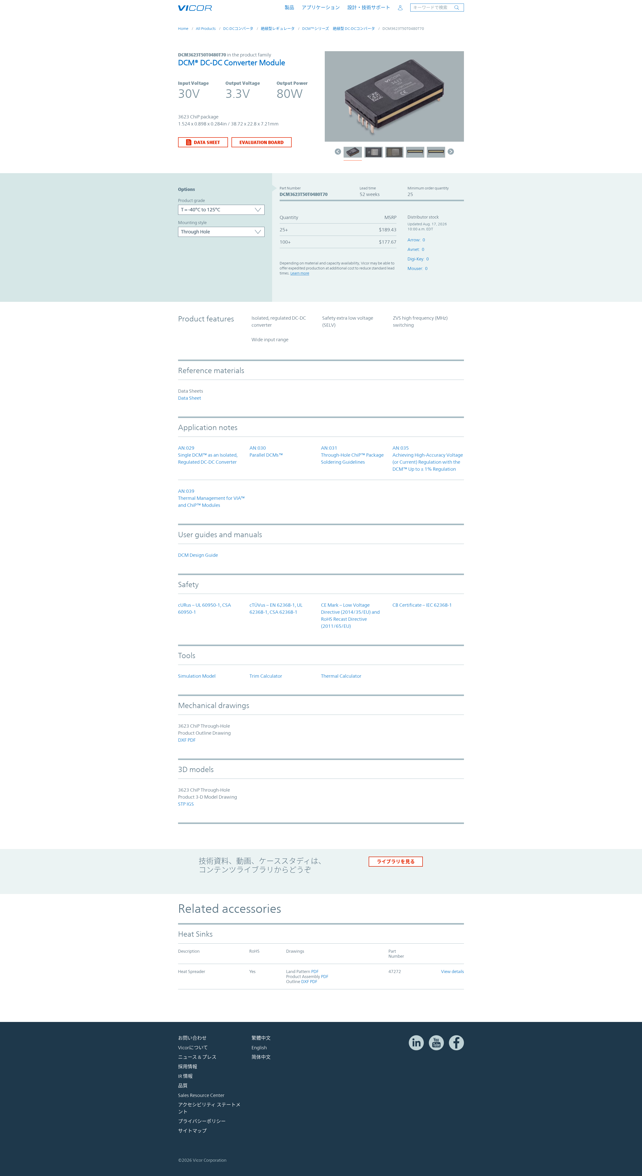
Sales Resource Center (201, 1095)
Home (183, 28)
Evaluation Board (261, 142)
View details (452, 971)
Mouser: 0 (418, 268)
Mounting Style (192, 222)
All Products (206, 28)
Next (457, 99)
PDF (192, 740)
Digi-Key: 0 (418, 258)
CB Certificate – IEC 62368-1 (422, 605)
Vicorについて (193, 1047)
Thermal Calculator (341, 676)
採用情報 (187, 1066)
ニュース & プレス (197, 1057)
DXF (182, 740)
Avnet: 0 (416, 249)
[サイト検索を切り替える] (437, 8)
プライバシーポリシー (202, 1121)
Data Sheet (207, 142)
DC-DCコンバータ (238, 28)
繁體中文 (261, 1038)
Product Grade (191, 200)
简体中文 (261, 1057)
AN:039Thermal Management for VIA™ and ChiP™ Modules (211, 498)
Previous (331, 99)
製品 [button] (289, 7)
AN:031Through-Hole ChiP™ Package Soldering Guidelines (352, 455)
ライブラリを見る (396, 861)
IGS (190, 804)
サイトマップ (192, 1131)
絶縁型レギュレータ (278, 28)
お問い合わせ (192, 1038)
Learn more (299, 273)
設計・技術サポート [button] (368, 7)
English (259, 1047)
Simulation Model (197, 676)
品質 (183, 1085)
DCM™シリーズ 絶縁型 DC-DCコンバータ (338, 28)
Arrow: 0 (416, 239)
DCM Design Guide (198, 555)
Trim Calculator (266, 676)
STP (182, 804)
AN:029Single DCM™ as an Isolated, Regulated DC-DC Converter (207, 455)
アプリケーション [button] (321, 7)
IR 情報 (185, 1076)
